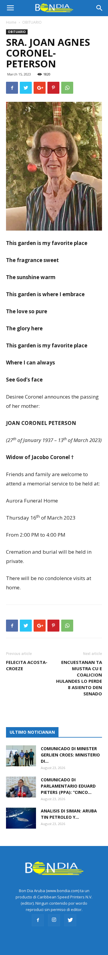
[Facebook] (38, 920)
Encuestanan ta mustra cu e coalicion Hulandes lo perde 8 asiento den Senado (79, 678)
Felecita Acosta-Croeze (26, 665)
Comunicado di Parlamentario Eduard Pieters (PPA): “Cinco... (68, 786)
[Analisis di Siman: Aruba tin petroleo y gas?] (21, 818)
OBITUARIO (32, 22)
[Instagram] (54, 920)
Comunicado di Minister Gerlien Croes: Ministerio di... (70, 755)
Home (11, 22)
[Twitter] (70, 920)
